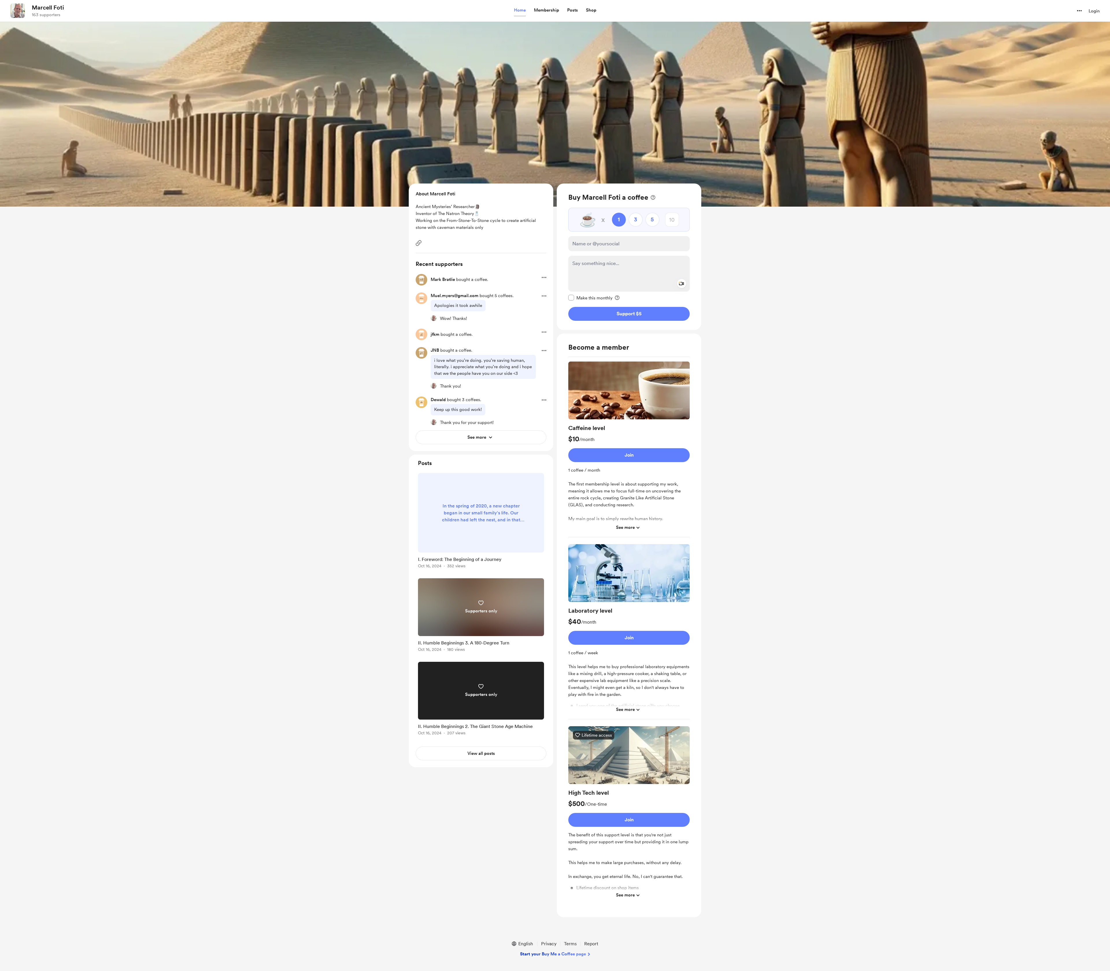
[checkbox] (590, 297)
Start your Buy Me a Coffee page (553, 954)
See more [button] (625, 527)
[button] (520, 10)
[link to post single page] (481, 521)
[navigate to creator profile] (17, 10)
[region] (629, 257)
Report (591, 943)
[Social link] (418, 243)
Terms (570, 943)
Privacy (548, 943)
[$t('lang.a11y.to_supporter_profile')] (433, 318)
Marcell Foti (48, 7)
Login (1094, 11)
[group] (629, 449)
